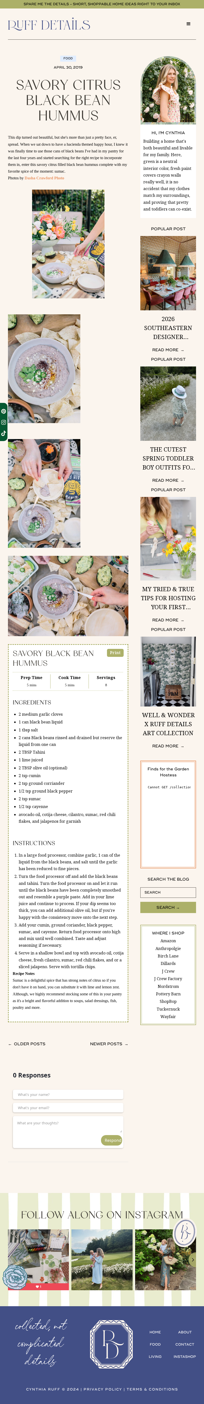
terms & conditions (152, 1389)
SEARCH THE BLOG (168, 879)
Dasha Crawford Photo (44, 178)
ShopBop (168, 1001)
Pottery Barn (168, 994)
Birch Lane (168, 956)
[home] (56, 24)
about (185, 1332)
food (155, 1344)
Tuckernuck (168, 1009)
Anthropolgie (168, 948)
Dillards (168, 963)
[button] (188, 23)
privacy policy (103, 1389)
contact (184, 1344)
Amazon (168, 940)
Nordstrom (168, 986)
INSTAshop (185, 1357)
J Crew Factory (168, 978)
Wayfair (168, 1016)
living (155, 1357)
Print (115, 652)
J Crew (168, 971)
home (155, 1332)
